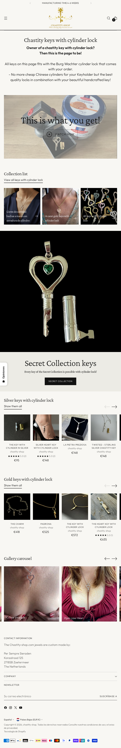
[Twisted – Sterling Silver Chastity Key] (104, 427)
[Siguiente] (90, 3)
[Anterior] (30, 3)
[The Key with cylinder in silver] (17, 427)
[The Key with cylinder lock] (75, 506)
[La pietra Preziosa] (75, 427)
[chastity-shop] (60, 18)
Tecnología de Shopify (15, 731)
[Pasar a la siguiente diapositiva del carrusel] (114, 406)
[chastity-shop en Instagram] (11, 708)
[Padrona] (46, 506)
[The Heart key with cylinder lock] (104, 506)
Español (8, 719)
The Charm (17, 523)
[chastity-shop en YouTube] (21, 708)
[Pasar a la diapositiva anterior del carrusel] (107, 407)
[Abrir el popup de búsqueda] (108, 18)
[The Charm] (17, 506)
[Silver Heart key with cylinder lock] (46, 427)
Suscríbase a (108, 696)
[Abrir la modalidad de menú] (5, 18)
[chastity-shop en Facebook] (6, 708)
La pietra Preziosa (74, 444)
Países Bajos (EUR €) (30, 719)
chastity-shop (29, 724)
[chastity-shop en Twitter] (16, 708)
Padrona (46, 523)
